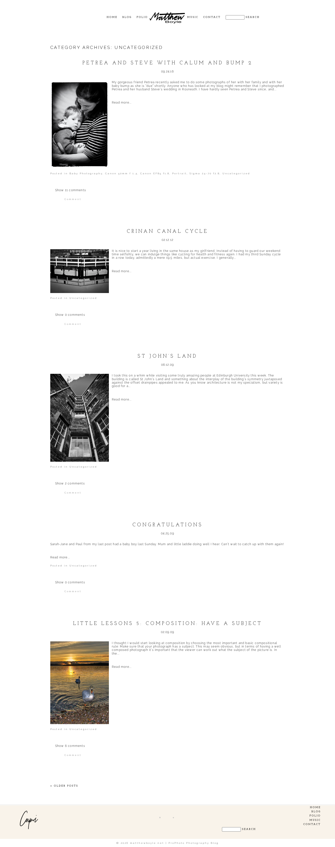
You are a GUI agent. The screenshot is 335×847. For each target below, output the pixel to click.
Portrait (179, 173)
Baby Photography (86, 173)
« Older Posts (64, 786)
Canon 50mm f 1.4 (121, 173)
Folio (142, 17)
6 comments (70, 746)
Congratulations (167, 525)
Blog (127, 17)
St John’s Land (167, 356)
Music (192, 17)
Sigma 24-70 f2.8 (205, 173)
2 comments (70, 483)
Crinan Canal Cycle (167, 231)
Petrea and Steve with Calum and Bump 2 (167, 63)
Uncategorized (236, 173)
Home (112, 17)
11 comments (70, 190)
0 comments (70, 315)
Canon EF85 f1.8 (154, 173)
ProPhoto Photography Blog (193, 843)
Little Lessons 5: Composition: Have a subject (167, 623)
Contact (212, 17)
